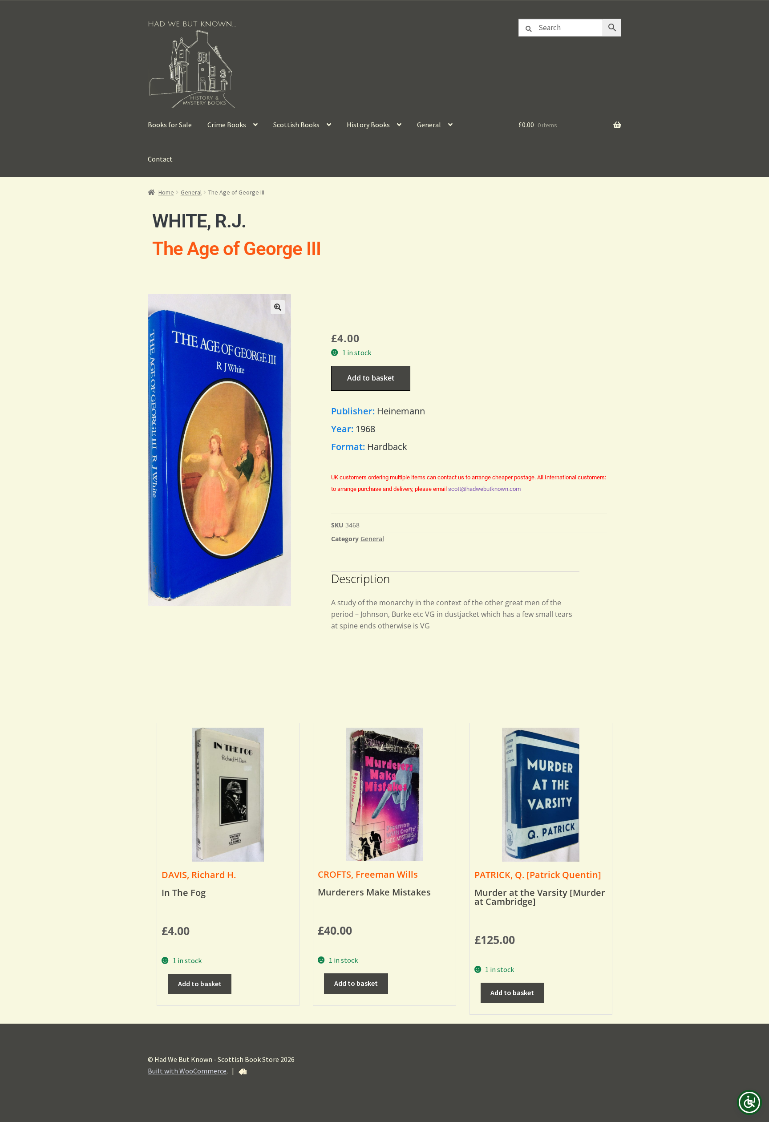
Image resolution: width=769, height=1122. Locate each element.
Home (166, 192)
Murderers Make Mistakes (374, 892)
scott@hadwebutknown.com (484, 489)
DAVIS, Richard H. (199, 875)
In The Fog (184, 893)
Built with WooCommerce (187, 1070)
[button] (278, 307)
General (429, 124)
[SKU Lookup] (242, 1071)
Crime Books (226, 124)
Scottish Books (296, 124)
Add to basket (370, 378)
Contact (160, 158)
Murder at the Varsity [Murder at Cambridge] (539, 897)
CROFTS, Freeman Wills (368, 874)
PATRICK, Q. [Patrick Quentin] (537, 875)
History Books (368, 124)
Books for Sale (170, 124)
